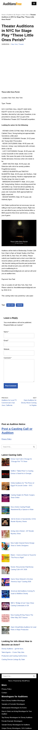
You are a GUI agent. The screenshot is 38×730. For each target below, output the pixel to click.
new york (10, 305)
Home (4, 14)
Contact (4, 693)
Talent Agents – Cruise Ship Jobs (13, 652)
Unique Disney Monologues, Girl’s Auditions (17, 728)
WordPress (26, 681)
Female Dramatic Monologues (12, 721)
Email (6, 340)
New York (25, 14)
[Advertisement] (19, 71)
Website (6, 349)
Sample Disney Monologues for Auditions (16, 725)
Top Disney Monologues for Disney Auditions (17, 717)
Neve (10, 681)
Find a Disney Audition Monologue (13, 700)
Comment (8, 358)
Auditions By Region (14, 14)
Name (6, 332)
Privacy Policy (7, 439)
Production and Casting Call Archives (14, 656)
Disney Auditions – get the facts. (13, 649)
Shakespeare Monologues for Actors (14, 708)
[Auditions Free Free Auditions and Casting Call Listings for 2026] (12, 3)
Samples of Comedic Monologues (13, 704)
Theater (21, 44)
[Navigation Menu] (34, 3)
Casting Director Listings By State (13, 659)
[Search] (34, 447)
